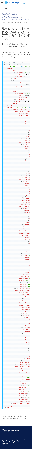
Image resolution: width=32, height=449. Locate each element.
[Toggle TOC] (2, 3)
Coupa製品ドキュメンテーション (10, 14)
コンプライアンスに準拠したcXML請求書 (12, 19)
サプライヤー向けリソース (8, 16)
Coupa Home (6, 444)
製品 (15, 13)
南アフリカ (27, 19)
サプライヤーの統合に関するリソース (11, 17)
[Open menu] (29, 3)
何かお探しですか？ (7, 13)
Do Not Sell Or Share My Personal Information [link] (13, 442)
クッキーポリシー (13, 440)
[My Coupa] (24, 3)
